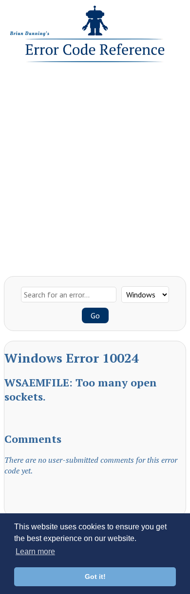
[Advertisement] (95, 167)
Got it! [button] (95, 576)
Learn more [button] (35, 551)
